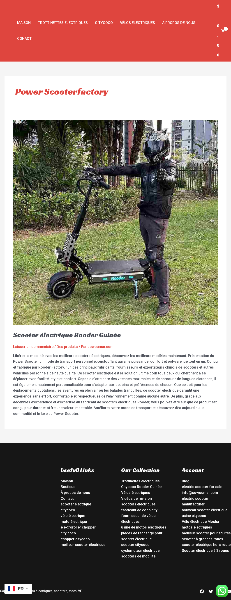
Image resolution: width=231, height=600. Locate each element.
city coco (68, 533)
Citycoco (104, 23)
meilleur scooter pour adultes (206, 533)
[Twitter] (211, 591)
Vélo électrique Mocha (200, 521)
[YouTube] (229, 591)
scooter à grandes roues (202, 539)
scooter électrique (76, 504)
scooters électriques (138, 504)
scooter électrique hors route (206, 545)
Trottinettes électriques (63, 23)
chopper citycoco (75, 539)
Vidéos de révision (136, 498)
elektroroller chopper (78, 527)
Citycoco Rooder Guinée (141, 487)
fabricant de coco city (139, 510)
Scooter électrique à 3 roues (205, 550)
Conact (24, 38)
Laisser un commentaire (33, 347)
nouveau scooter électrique (204, 510)
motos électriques (197, 527)
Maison (24, 23)
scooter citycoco (135, 545)
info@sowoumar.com (200, 492)
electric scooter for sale (202, 487)
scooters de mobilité (138, 556)
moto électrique (74, 521)
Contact (67, 498)
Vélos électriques (137, 23)
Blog (185, 481)
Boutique (68, 487)
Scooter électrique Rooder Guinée (67, 335)
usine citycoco (194, 516)
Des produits (67, 347)
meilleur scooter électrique (83, 545)
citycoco (68, 510)
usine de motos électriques (143, 527)
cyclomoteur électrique (140, 550)
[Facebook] (202, 591)
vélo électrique (73, 516)
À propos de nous (178, 23)
